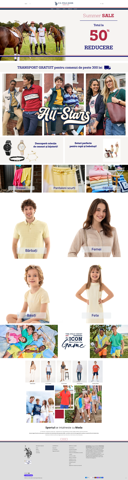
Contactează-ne (71, 447)
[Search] (30, 3)
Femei (37, 447)
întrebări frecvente (72, 462)
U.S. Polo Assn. (55, 449)
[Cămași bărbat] (79, 371)
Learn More (64, 439)
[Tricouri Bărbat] (48, 371)
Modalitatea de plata (72, 460)
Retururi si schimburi (72, 457)
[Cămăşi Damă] (32, 371)
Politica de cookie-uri (72, 451)
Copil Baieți (38, 452)
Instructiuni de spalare (73, 449)
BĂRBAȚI (58, 8)
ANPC (70, 463)
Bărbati (37, 449)
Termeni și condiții (72, 455)
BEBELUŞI (70, 8)
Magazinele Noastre (55, 451)
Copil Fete (37, 451)
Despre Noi (54, 447)
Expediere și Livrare (72, 459)
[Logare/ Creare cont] (100, 3)
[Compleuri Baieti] (95, 371)
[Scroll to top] (126, 478)
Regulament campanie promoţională (75, 465)
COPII (64, 8)
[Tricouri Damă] (64, 371)
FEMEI (52, 8)
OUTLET (75, 8)
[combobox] (27, 3)
